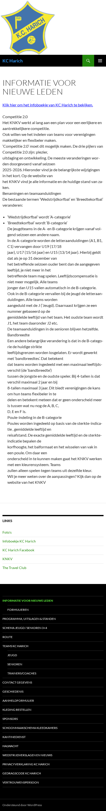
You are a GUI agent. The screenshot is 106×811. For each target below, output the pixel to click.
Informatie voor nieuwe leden (27, 600)
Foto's (7, 532)
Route (7, 637)
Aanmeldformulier (18, 700)
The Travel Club (14, 568)
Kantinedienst (14, 737)
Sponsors (10, 719)
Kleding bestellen (16, 709)
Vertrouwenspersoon (20, 782)
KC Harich (12, 60)
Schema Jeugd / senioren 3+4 (24, 628)
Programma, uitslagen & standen (29, 619)
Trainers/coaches (21, 673)
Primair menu (100, 61)
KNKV (7, 559)
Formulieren (18, 610)
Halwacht (10, 746)
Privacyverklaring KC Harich (26, 764)
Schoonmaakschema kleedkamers (29, 728)
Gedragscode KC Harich (21, 773)
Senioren (14, 664)
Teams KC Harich (15, 646)
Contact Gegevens (17, 682)
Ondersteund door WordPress (22, 805)
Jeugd (12, 655)
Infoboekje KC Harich (19, 541)
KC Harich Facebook (18, 550)
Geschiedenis (12, 691)
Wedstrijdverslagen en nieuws (27, 755)
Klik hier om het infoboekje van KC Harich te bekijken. (47, 104)
